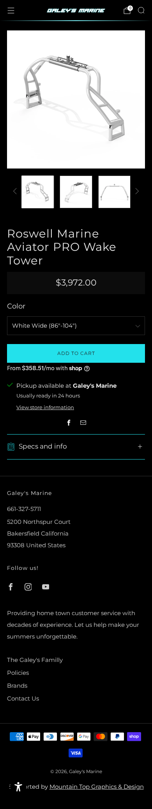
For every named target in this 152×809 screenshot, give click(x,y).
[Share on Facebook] (68, 422)
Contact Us (23, 698)
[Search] (141, 10)
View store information (45, 407)
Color (16, 306)
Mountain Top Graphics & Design (96, 786)
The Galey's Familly (35, 660)
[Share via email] (83, 422)
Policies (18, 672)
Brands (17, 685)
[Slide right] (136, 192)
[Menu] (11, 10)
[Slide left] (16, 192)
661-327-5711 (24, 509)
